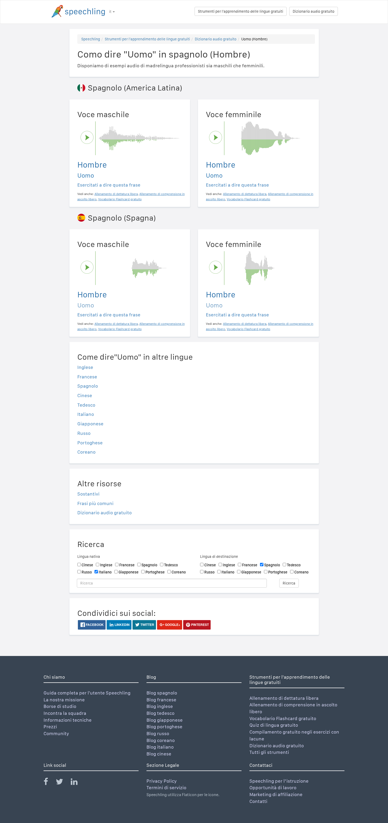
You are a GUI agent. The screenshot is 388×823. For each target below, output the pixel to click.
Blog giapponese (164, 720)
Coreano (86, 452)
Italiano (85, 414)
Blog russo (157, 733)
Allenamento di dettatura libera (284, 698)
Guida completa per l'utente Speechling (87, 693)
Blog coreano (160, 740)
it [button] (110, 11)
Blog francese (161, 699)
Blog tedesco (160, 713)
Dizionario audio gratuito (313, 11)
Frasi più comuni (95, 503)
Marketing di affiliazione (275, 794)
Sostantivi (88, 494)
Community (56, 733)
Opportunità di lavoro (272, 787)
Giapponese (90, 423)
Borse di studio (60, 706)
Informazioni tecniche (68, 720)
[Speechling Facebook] (49, 783)
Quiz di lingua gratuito (273, 725)
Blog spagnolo (161, 693)
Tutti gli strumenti (269, 752)
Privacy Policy (161, 781)
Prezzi (50, 726)
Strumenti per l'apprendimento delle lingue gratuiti (240, 11)
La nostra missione (64, 699)
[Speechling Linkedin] (77, 783)
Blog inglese (159, 706)
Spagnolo (87, 386)
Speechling (90, 39)
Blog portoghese (164, 726)
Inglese (85, 367)
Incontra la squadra (65, 713)
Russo (84, 433)
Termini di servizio (166, 787)
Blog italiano (160, 747)
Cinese (84, 395)
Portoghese (90, 442)
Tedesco (86, 405)
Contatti (258, 801)
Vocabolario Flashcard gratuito (282, 718)
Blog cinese (158, 754)
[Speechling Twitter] (63, 783)
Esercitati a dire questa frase (108, 185)
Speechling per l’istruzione (279, 781)
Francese (87, 376)
